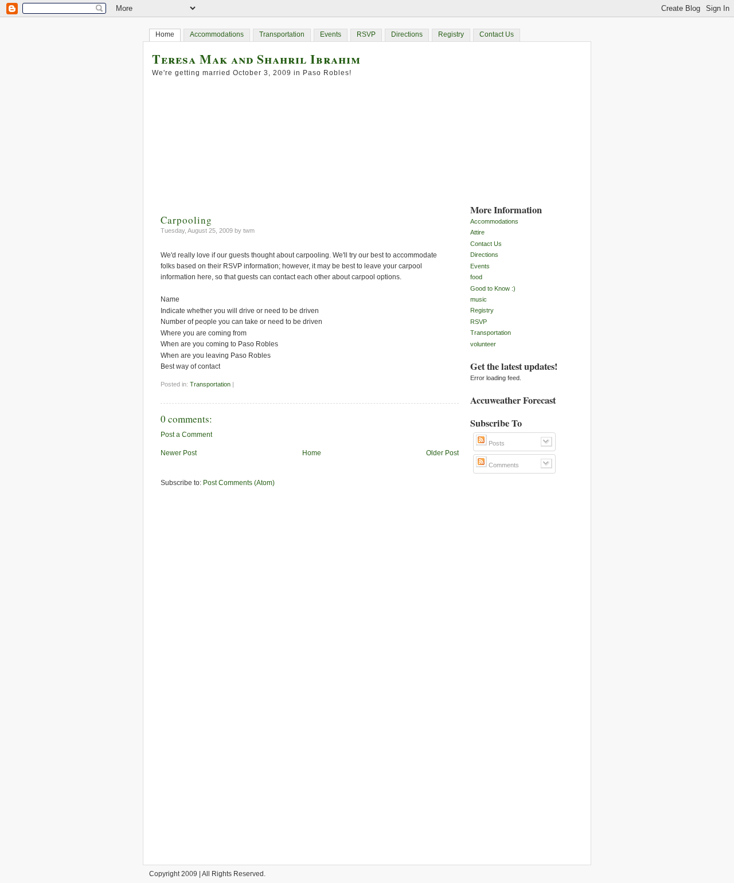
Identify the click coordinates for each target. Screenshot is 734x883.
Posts (496, 443)
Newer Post (179, 453)
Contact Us (496, 34)
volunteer (483, 344)
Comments (503, 465)
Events (330, 34)
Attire (477, 232)
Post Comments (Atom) (239, 483)
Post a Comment (186, 435)
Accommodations (217, 34)
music (478, 299)
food (476, 277)
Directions (407, 34)
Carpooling (186, 219)
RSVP (366, 34)
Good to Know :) (493, 288)
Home (164, 34)
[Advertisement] (516, 660)
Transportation (281, 34)
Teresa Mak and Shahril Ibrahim (256, 59)
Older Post (442, 453)
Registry (451, 34)
